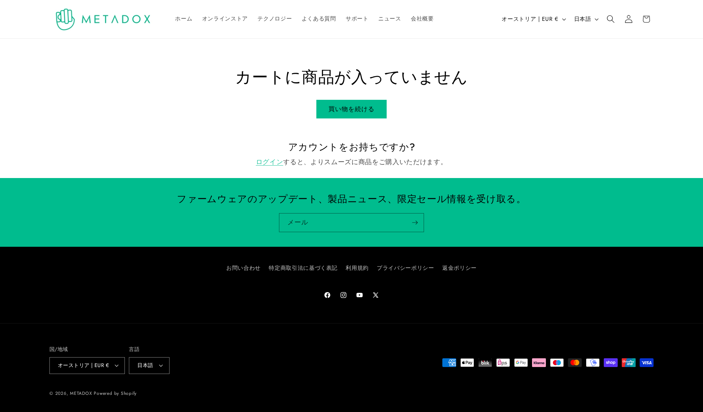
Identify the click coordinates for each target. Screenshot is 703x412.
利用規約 (357, 268)
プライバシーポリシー (405, 268)
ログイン (269, 162)
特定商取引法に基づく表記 (303, 268)
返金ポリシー (459, 268)
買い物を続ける (351, 109)
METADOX (81, 393)
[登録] (415, 222)
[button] (611, 19)
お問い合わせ (243, 268)
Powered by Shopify (115, 393)
